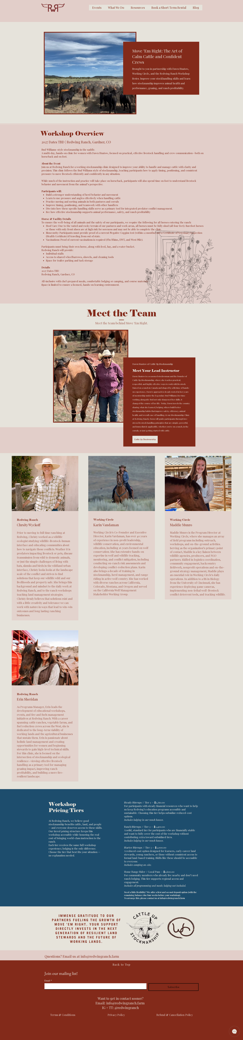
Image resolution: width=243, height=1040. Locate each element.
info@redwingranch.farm (172, 898)
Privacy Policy (116, 1015)
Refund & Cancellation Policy (174, 1015)
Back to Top (121, 964)
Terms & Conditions (62, 1015)
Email (48, 980)
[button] (137, 7)
